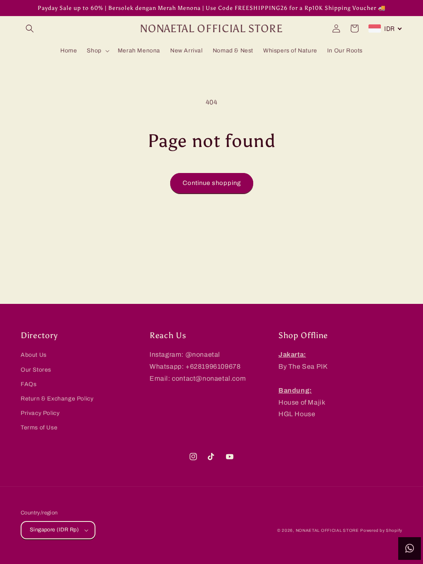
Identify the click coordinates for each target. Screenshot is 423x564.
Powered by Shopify (381, 530)
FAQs (28, 384)
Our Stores (36, 370)
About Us (34, 355)
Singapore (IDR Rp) (54, 530)
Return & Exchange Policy (57, 399)
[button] (30, 28)
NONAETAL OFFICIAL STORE (327, 530)
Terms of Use (39, 427)
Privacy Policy (40, 413)
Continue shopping (212, 183)
